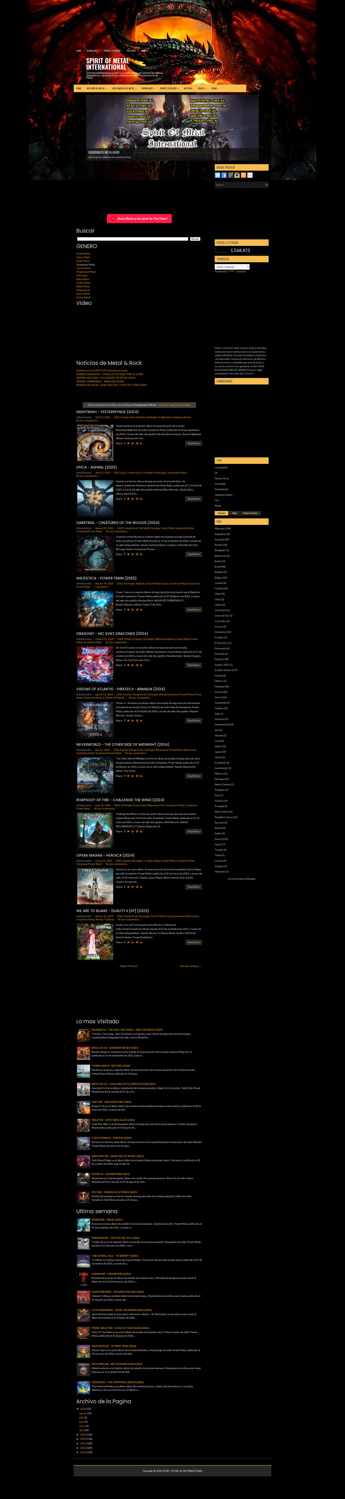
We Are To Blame (105, 919)
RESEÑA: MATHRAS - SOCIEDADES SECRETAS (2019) (105, 377)
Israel (217, 740)
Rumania (219, 822)
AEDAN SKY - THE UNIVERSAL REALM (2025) (118, 1382)
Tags (234, 513)
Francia (218, 691)
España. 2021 (222, 664)
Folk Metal (82, 275)
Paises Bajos (160, 472)
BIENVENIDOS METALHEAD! (103, 152)
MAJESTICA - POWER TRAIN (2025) (106, 578)
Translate (240, 271)
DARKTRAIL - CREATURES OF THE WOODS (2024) (118, 523)
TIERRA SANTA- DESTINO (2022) (111, 1065)
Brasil (218, 566)
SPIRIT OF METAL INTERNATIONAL (107, 63)
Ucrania (219, 860)
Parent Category (113, 50)
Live (217, 500)
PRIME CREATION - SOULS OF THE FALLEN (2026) (120, 1328)
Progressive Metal (86, 271)
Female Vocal (127, 417)
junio (82, 1421)
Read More (194, 443)
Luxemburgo (221, 768)
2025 (116, 472)
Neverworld (162, 749)
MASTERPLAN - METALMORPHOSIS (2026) (117, 1364)
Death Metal (82, 261)
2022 (83, 1447)
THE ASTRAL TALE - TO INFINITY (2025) (115, 1255)
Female (124, 749)
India (217, 713)
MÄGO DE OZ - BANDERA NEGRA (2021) (115, 1047)
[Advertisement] (87, 22)
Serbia (218, 833)
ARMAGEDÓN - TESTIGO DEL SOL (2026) (115, 1237)
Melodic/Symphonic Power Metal (172, 639)
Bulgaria (219, 572)
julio (81, 1417)
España (126, 860)
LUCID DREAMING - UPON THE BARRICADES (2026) (121, 1310)
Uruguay (219, 866)
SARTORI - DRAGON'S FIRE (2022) (111, 1101)
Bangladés (220, 550)
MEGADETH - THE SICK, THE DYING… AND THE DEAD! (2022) (127, 1029)
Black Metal (82, 279)
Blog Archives (250, 513)
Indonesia (220, 719)
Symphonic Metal (181, 417)
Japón (218, 751)
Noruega (155, 528)
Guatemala (220, 702)
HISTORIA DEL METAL (97, 88)
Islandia (219, 735)
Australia (219, 539)
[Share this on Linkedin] (141, 443)
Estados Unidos (223, 670)
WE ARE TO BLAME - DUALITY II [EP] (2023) (112, 911)
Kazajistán (220, 762)
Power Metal (83, 253)
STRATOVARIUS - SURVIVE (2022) (111, 1137)
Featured (131, 50)
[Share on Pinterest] (137, 443)
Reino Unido (190, 749)
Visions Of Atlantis (115, 697)
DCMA (214, 88)
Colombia (220, 610)
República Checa (224, 817)
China (218, 599)
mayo (82, 1425)
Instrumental (221, 489)
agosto (83, 1413)
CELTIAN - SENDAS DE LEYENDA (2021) (114, 1192)
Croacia (219, 626)
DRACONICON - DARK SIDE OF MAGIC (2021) (118, 1156)
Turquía (219, 849)
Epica (123, 472)
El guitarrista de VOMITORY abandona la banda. (102, 370)
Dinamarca (220, 632)
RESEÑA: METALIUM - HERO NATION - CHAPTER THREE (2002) (111, 385)
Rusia (217, 828)
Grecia (218, 697)
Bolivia (218, 561)
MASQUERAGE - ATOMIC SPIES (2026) (114, 1346)
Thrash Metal (83, 268)
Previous (80, 106)
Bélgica (218, 577)
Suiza (217, 844)
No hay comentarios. (87, 420)
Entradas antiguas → (191, 966)
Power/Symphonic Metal (178, 916)
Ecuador (219, 637)
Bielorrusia (220, 555)
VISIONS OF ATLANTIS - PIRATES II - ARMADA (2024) (120, 689)
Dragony (137, 639)
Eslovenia (220, 653)
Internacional (222, 724)
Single (218, 505)
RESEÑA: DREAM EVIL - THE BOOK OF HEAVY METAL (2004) (109, 374)
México (219, 773)
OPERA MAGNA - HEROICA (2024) (105, 855)
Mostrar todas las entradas (174, 404)
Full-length (151, 417)
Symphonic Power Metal (108, 753)
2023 (120, 916)
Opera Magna (153, 860)
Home (78, 50)
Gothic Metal (83, 282)
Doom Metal (83, 293)
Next (264, 106)
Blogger (251, 878)
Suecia (165, 583)
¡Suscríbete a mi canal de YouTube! (142, 218)
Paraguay (220, 789)
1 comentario (101, 586)
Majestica (141, 583)
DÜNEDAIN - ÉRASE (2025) (107, 1219)
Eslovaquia (220, 648)
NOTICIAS (188, 88)
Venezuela (220, 871)
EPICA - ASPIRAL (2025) (96, 467)
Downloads (93, 50)
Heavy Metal (83, 257)
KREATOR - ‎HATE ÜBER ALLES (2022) (113, 1119)
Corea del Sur (222, 615)
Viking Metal (82, 290)
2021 (83, 1452)
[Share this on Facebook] (124, 443)
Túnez (218, 855)
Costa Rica (220, 621)
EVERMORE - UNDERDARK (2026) (111, 1273)
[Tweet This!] (128, 443)
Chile (217, 593)
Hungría (219, 708)
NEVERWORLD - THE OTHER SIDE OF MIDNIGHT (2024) (122, 744)
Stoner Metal (83, 297)
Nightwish (166, 417)
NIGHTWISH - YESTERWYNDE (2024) (107, 412)
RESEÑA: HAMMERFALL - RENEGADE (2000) (100, 381)
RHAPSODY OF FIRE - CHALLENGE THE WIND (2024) (120, 800)
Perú (217, 795)
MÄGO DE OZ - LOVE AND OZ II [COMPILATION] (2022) (123, 1083)
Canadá (219, 588)
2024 (116, 417)
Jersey (218, 757)
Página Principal (128, 966)
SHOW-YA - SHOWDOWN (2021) (110, 1174)
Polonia (219, 800)
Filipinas (219, 680)
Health (145, 50)
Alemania (219, 528)
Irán (217, 730)
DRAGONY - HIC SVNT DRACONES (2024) (112, 634)
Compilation (221, 467)
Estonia (218, 675)
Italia (217, 746)
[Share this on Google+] (132, 443)
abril (81, 1430)
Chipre (218, 604)
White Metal (82, 286)
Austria (128, 639)
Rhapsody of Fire (156, 805)
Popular (222, 513)
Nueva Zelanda (223, 784)
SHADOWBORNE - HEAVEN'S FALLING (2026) (118, 1291)
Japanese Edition (224, 494)
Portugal (219, 806)
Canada (219, 583)
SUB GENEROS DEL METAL (124, 88)
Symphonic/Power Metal (89, 531)
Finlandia (140, 417)
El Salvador (221, 643)
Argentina (220, 534)
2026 (83, 1408)
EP (216, 473)
